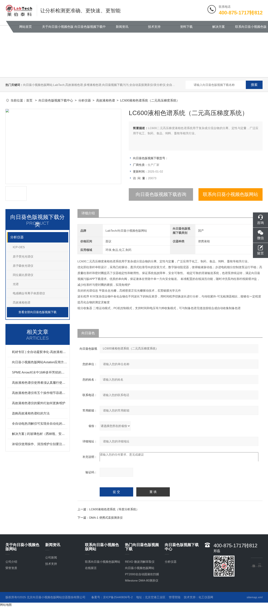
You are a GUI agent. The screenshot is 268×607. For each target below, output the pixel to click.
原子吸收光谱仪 (23, 265)
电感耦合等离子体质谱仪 (29, 293)
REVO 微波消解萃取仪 (140, 561)
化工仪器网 (205, 597)
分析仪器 (84, 100)
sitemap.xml (255, 597)
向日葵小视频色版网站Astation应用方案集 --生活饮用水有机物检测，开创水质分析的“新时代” (39, 362)
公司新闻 (51, 557)
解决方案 (218, 26)
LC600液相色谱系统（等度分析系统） (114, 509)
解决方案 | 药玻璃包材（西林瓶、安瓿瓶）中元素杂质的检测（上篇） (39, 434)
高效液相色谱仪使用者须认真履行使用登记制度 (39, 382)
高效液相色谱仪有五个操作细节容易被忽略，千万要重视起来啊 (39, 393)
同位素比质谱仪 (23, 275)
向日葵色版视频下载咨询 (161, 194)
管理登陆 (174, 597)
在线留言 (91, 568)
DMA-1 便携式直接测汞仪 (106, 517)
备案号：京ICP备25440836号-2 (112, 597)
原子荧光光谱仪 (23, 256)
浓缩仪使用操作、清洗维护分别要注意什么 (39, 444)
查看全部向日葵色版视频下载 (37, 312)
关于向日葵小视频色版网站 (57, 29)
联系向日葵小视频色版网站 (251, 29)
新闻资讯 (122, 26)
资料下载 (186, 26)
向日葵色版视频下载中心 (90, 29)
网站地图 (6, 604)
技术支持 (154, 26)
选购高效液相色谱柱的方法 (31, 413)
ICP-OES (19, 247)
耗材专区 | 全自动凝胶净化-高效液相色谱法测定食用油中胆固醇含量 (39, 352)
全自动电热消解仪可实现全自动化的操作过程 (39, 423)
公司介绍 (11, 561)
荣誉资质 (11, 568)
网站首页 (25, 26)
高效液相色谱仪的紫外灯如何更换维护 (38, 403)
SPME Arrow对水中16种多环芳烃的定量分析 (39, 372)
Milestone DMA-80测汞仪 (141, 580)
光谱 (16, 284)
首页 (29, 100)
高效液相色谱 (105, 100)
